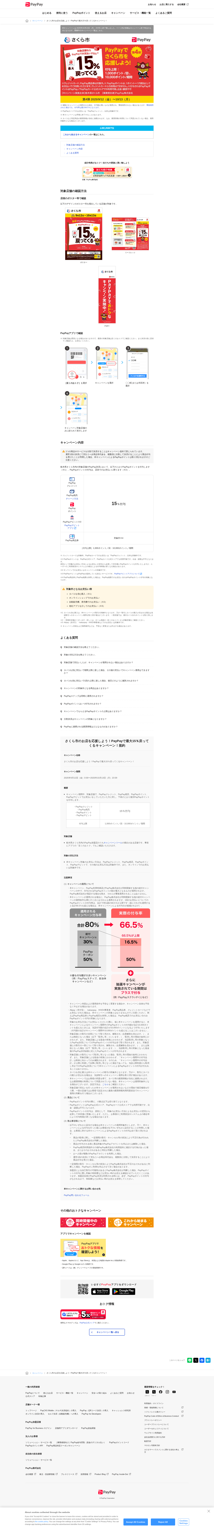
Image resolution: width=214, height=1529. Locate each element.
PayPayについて (32, 1393)
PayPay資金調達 (88, 1428)
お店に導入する (167, 4)
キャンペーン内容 (74, 149)
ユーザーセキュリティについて (156, 1429)
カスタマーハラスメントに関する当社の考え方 (161, 1451)
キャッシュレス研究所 (121, 1410)
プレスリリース (67, 1474)
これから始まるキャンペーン (76, 134)
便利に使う (62, 13)
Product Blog (100, 1474)
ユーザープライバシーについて (156, 1424)
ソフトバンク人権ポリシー (154, 1412)
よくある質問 (72, 153)
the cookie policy (41, 1522)
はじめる (47, 13)
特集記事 (42, 1396)
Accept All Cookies (135, 1522)
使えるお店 (101, 13)
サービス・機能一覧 (140, 13)
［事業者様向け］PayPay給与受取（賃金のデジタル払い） (80, 1442)
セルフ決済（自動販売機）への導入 (63, 1414)
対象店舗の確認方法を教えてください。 (82, 647)
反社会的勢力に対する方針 (154, 1437)
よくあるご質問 (163, 13)
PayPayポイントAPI (34, 1446)
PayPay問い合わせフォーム (76, 1195)
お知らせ (152, 4)
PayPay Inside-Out (120, 1474)
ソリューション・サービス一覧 (38, 1442)
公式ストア (30, 1396)
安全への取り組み (99, 1393)
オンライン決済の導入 (34, 1414)
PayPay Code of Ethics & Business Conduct (161, 1416)
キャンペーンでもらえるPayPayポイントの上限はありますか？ (93, 711)
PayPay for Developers (91, 1414)
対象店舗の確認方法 (75, 145)
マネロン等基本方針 (152, 1445)
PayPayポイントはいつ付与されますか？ (82, 704)
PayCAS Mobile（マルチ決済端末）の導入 (58, 1410)
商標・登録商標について (153, 1408)
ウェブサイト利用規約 (153, 1433)
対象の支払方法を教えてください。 (80, 655)
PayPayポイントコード (119, 1442)
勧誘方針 (147, 1441)
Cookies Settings (183, 1522)
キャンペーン (118, 13)
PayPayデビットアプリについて (127, 574)
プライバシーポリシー (153, 1420)
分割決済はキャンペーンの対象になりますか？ (85, 719)
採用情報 (84, 1474)
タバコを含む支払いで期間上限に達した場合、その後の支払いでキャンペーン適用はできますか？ (107, 671)
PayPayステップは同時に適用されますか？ (84, 696)
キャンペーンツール (113, 843)
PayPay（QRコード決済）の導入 (94, 1410)
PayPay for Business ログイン (38, 1428)
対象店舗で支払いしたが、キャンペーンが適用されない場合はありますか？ (98, 662)
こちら (105, 1084)
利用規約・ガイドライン (153, 1403)
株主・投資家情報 (47, 1474)
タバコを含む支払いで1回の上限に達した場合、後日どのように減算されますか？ (101, 680)
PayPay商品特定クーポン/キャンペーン (63, 1446)
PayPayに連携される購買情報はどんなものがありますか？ (91, 726)
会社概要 (181, 4)
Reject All (163, 1522)
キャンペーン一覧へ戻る (108, 1332)
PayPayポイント (81, 13)
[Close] (209, 1511)
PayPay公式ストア (87, 1323)
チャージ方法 (72, 498)
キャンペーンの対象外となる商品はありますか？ (86, 688)
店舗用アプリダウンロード (66, 1428)
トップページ (31, 1410)
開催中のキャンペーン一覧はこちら (88, 30)
